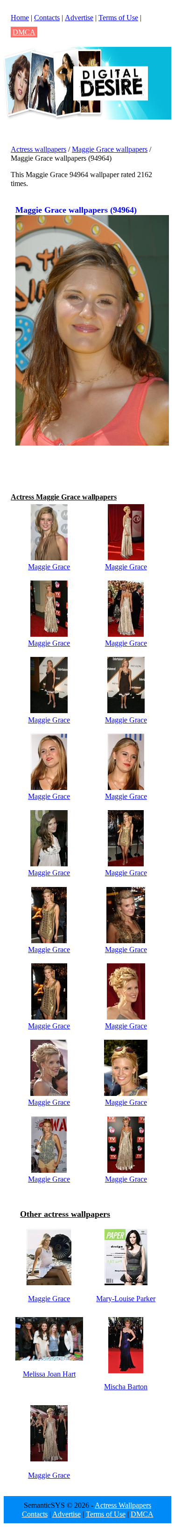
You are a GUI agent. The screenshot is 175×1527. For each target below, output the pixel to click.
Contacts (47, 18)
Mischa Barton (125, 1387)
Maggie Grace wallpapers (109, 149)
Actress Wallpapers (123, 1505)
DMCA (24, 32)
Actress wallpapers (38, 149)
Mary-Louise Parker (125, 1299)
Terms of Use (118, 18)
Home (20, 18)
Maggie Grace (49, 567)
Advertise (79, 18)
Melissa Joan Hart (49, 1374)
